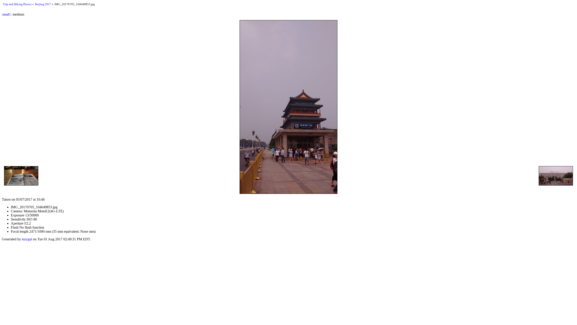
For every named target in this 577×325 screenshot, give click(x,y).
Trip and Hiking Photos (17, 4)
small (6, 14)
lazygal (27, 239)
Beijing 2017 (43, 4)
